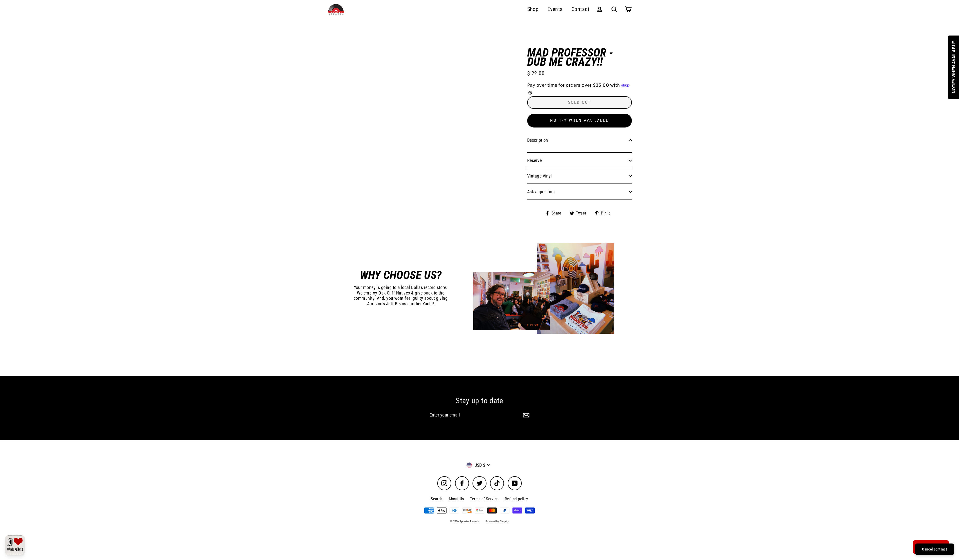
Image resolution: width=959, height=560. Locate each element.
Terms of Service (484, 498)
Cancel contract (934, 549)
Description (537, 140)
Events (555, 9)
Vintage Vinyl (539, 175)
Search (437, 498)
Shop (533, 9)
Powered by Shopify (497, 521)
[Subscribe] (525, 415)
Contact (580, 9)
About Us (456, 498)
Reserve (534, 160)
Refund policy (516, 498)
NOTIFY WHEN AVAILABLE (579, 120)
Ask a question (541, 191)
